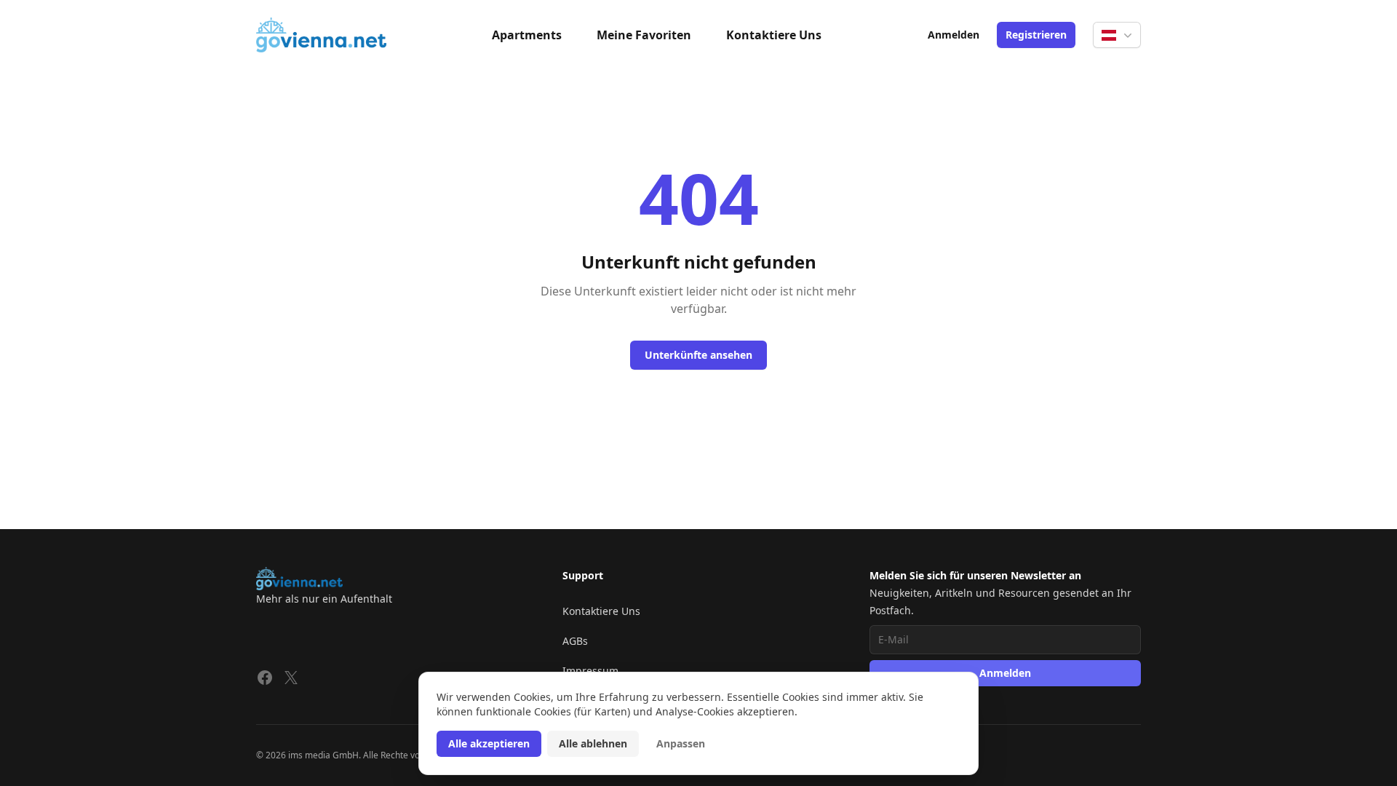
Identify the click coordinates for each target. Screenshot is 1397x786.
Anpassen (680, 743)
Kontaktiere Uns (773, 35)
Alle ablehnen (593, 743)
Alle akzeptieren (489, 743)
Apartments (527, 35)
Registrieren (1036, 34)
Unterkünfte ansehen (698, 355)
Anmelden (953, 34)
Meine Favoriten (644, 35)
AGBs (575, 641)
